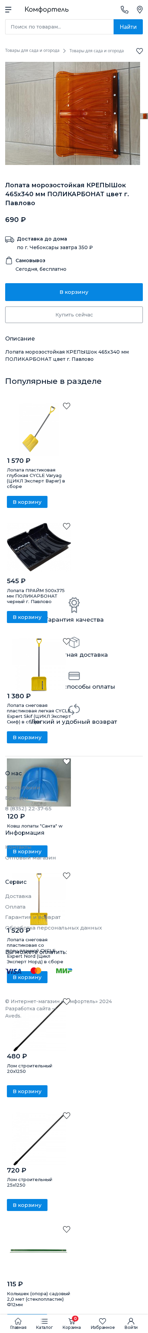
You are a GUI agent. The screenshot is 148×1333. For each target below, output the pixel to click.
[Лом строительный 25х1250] (39, 1139)
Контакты (18, 847)
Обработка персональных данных (53, 927)
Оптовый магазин (30, 857)
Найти (128, 27)
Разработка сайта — (31, 1012)
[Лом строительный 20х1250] (39, 1025)
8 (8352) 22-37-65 (28, 808)
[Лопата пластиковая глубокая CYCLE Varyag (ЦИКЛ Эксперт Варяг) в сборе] (39, 429)
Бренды (16, 798)
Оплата (15, 906)
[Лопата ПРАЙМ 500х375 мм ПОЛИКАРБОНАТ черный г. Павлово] (39, 549)
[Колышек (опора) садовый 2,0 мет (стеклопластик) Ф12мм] (39, 1252)
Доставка (18, 896)
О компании (22, 787)
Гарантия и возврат (33, 917)
